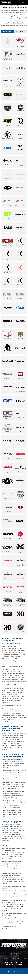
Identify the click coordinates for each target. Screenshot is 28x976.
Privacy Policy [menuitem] (19, 964)
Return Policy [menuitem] (11, 962)
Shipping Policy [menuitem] (20, 962)
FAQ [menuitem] (5, 962)
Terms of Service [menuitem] (9, 964)
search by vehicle (7, 31)
